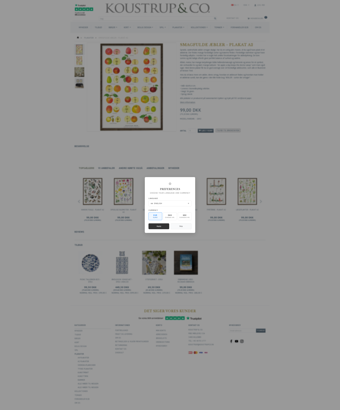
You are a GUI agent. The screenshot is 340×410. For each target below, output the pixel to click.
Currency (153, 210)
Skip (181, 226)
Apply (159, 226)
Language (153, 198)
